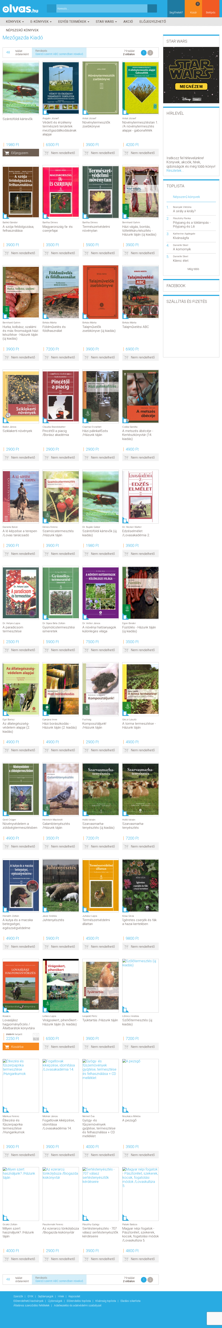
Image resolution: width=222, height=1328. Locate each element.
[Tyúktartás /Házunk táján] (101, 985)
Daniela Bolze (10, 527)
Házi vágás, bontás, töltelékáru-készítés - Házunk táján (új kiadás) (139, 230)
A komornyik (182, 249)
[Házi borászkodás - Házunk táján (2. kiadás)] (61, 689)
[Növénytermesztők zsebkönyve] (101, 88)
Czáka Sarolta (129, 427)
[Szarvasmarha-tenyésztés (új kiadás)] (101, 789)
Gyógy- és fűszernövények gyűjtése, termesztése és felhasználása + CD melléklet (99, 1128)
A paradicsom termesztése (13, 629)
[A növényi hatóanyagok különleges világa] (101, 593)
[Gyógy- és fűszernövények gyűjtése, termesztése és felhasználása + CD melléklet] (101, 1069)
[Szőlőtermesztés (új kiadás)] (140, 963)
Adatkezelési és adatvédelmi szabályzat (77, 1305)
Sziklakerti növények (17, 431)
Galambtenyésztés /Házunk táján (56, 826)
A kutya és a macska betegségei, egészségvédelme (18, 924)
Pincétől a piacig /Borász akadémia (55, 433)
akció (128, 22)
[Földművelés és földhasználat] (61, 292)
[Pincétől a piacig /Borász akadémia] (61, 396)
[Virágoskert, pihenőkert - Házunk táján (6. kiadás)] (61, 985)
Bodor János (9, 427)
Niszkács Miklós (131, 1116)
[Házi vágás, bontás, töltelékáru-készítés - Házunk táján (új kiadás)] (140, 192)
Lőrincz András (130, 1016)
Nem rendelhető (63, 153)
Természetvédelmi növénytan (96, 229)
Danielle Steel (180, 245)
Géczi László (129, 719)
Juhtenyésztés (53, 920)
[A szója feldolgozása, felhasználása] (21, 192)
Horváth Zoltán (11, 916)
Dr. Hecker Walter (132, 527)
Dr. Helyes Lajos (11, 623)
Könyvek (14, 22)
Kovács (6, 1016)
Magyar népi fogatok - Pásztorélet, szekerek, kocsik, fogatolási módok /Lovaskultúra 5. (140, 1234)
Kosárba (17, 1047)
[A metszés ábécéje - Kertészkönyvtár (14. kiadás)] (140, 396)
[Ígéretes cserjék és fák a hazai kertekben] (140, 885)
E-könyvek (39, 22)
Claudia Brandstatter (53, 427)
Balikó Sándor (10, 222)
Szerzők (18, 1296)
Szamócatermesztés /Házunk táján (58, 533)
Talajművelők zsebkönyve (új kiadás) (99, 329)
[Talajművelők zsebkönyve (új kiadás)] (101, 292)
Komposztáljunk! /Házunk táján (94, 725)
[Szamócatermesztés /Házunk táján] (61, 496)
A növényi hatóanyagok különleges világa (99, 629)
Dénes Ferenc (50, 527)
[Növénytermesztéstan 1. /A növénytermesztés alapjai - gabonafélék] (140, 88)
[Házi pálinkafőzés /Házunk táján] (101, 396)
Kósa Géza (128, 916)
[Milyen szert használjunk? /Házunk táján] (21, 1173)
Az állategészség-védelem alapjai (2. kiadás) (16, 727)
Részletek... (175, 171)
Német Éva (88, 1116)
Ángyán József (50, 118)
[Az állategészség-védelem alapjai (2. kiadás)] (21, 689)
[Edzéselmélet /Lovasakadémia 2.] (140, 496)
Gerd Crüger (9, 819)
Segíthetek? (176, 12)
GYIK (31, 1296)
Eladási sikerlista (130, 1300)
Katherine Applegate (184, 233)
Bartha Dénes (50, 222)
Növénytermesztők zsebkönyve (96, 124)
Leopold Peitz (89, 1016)
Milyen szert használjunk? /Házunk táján (18, 1232)
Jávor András (49, 916)
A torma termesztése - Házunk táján (139, 725)
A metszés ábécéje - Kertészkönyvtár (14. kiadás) (137, 435)
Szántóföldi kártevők (18, 119)
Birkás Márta (49, 322)
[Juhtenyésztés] (61, 885)
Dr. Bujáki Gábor (91, 527)
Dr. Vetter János (91, 623)
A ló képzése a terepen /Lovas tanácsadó (20, 533)
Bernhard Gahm (131, 222)
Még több (193, 269)
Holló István (88, 819)
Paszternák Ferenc (52, 1224)
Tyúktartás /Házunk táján (100, 1020)
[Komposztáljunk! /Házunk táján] (101, 689)
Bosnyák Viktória (182, 207)
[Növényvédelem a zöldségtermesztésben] (21, 789)
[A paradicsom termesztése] (21, 593)
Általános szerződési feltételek (31, 1305)
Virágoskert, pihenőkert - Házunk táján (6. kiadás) (60, 1022)
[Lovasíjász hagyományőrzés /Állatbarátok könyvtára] (21, 985)
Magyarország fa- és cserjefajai (57, 229)
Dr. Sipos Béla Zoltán (53, 623)
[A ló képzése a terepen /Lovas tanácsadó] (21, 496)
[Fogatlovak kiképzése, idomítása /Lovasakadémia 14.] (61, 1065)
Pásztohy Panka (182, 218)
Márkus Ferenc (11, 1116)
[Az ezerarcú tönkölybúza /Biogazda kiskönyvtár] (61, 1173)
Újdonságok (55, 1300)
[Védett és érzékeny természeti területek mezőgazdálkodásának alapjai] (61, 88)
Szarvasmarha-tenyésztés (133, 826)
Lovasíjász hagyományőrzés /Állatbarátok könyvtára (19, 1024)
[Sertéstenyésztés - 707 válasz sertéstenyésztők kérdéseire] (101, 1175)
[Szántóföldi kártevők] (21, 88)
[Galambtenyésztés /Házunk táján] (61, 789)
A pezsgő (129, 1120)
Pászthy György (90, 1224)
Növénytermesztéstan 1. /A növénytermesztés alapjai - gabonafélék (140, 126)
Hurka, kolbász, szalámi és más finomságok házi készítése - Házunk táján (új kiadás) (20, 333)
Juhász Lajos (89, 916)
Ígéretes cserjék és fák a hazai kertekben (139, 922)
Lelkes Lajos (49, 1016)
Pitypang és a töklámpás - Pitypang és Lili (192, 224)
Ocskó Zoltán (10, 1224)
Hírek (61, 1296)
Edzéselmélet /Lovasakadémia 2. (136, 533)
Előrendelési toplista (79, 1300)
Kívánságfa (181, 238)
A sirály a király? (184, 211)
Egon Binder (129, 623)
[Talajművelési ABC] (140, 292)
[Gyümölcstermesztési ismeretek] (61, 593)
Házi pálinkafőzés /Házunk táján (95, 433)
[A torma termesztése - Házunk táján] (140, 689)
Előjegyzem (19, 153)
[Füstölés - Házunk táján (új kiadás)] (140, 593)
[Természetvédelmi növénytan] (101, 192)
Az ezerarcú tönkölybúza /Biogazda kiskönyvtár (60, 1230)
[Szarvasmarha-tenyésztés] (140, 789)
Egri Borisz (9, 719)
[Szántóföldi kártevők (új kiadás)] (101, 496)
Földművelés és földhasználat (54, 329)
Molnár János (50, 1116)
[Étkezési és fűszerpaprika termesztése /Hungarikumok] (21, 1067)
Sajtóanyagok (46, 1296)
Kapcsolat (74, 1296)
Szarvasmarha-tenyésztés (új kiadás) (98, 826)
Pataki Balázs (129, 1224)
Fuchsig (86, 719)
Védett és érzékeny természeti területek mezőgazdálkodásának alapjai (59, 128)
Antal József (89, 118)
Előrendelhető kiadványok (28, 1300)
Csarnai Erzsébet (91, 427)
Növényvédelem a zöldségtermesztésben (20, 826)
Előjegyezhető (152, 22)
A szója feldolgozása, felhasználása (18, 229)
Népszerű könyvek (22, 30)
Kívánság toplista (106, 1300)
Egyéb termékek (72, 22)
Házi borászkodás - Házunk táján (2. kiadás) (59, 725)
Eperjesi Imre (49, 719)
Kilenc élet (180, 261)
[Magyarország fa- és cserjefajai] (61, 192)
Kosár (194, 8)
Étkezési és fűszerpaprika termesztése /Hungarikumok (13, 1126)
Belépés (210, 12)
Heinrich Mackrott (52, 819)
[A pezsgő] (140, 1061)
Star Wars (105, 22)
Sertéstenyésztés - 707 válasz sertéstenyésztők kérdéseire (100, 1232)
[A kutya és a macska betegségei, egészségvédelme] (21, 885)
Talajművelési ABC (135, 327)
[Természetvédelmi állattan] (101, 885)
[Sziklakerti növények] (21, 396)
